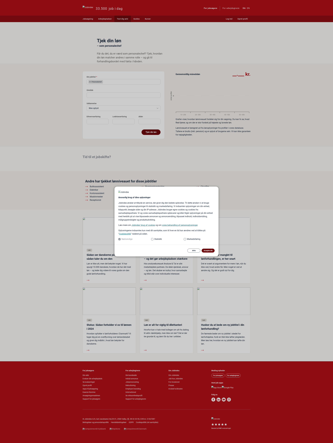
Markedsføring (193, 239)
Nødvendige (126, 239)
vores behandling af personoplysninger (179, 225)
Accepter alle (208, 250)
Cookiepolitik (125, 234)
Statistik (158, 239)
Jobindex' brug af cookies (143, 225)
